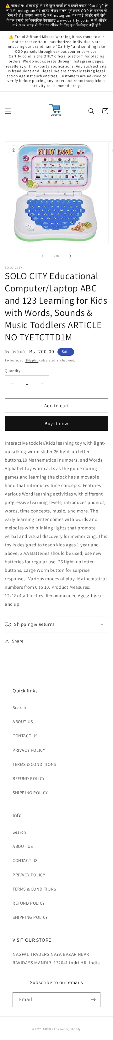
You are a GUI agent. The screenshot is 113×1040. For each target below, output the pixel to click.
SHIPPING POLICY (30, 792)
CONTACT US (25, 736)
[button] (8, 111)
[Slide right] (70, 256)
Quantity (12, 370)
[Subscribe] (93, 999)
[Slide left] (43, 256)
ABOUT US (23, 721)
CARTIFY (48, 1029)
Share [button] (18, 641)
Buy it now (56, 423)
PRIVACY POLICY (29, 750)
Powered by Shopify (67, 1029)
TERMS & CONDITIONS (34, 764)
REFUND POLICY (29, 778)
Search (19, 707)
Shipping (32, 360)
